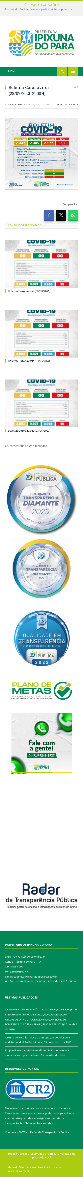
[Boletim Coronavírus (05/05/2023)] (41, 264)
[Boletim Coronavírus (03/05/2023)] (41, 403)
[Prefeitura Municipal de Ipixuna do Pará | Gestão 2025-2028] (41, 42)
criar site (29, 1108)
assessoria (33, 1113)
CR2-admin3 (17, 104)
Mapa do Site (16, 1167)
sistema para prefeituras (54, 1108)
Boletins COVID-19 (67, 104)
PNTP (22, 1132)
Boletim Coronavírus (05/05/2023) (29, 291)
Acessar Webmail (18, 1171)
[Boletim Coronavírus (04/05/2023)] (41, 334)
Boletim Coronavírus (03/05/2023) (29, 430)
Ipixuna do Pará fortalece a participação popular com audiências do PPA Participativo (42, 9)
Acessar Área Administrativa (44, 1167)
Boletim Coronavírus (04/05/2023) (29, 361)
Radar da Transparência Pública (50, 1132)
